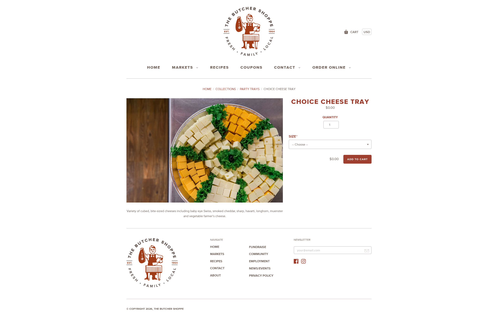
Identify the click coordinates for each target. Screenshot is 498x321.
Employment (259, 261)
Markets (183, 67)
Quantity (330, 117)
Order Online (329, 67)
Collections (226, 89)
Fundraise (257, 247)
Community (258, 254)
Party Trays (250, 89)
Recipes (219, 67)
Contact (285, 67)
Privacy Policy (261, 275)
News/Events (260, 268)
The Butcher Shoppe (152, 263)
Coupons (251, 67)
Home (153, 67)
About (215, 275)
